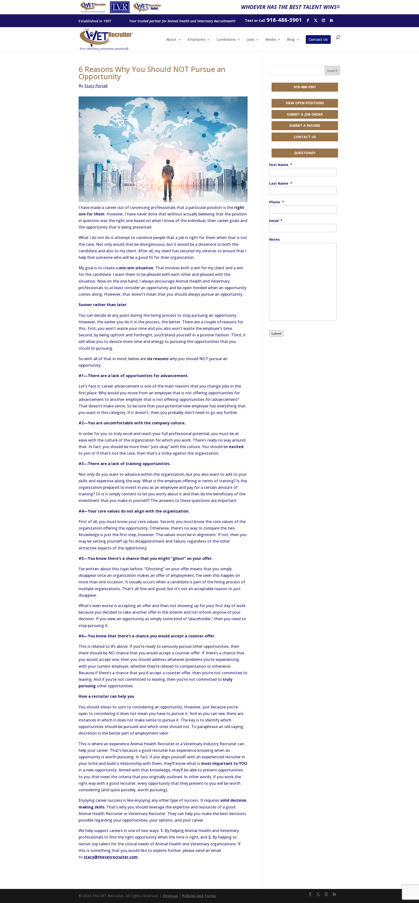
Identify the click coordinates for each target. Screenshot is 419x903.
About (171, 40)
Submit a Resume (304, 125)
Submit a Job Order (305, 114)
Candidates (226, 40)
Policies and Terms (199, 895)
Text (249, 20)
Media (271, 40)
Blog (291, 40)
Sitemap (170, 895)
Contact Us (318, 39)
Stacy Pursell (93, 85)
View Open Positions (305, 103)
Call (262, 20)
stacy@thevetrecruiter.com (111, 857)
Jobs (250, 40)
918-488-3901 (305, 87)
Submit (276, 333)
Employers (196, 40)
